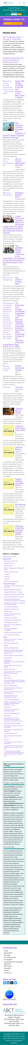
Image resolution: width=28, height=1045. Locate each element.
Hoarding (7, 707)
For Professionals (10, 957)
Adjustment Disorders (11, 643)
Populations (7, 559)
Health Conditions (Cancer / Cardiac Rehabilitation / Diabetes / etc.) (13, 703)
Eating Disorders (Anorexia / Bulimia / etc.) (13, 688)
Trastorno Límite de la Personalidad (20, 429)
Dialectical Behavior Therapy (13, 597)
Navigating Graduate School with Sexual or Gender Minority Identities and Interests (13, 60)
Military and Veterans (11, 581)
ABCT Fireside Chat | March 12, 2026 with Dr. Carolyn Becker (13, 38)
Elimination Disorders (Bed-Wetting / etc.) (13, 692)
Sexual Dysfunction (10, 733)
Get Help (7, 955)
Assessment (8, 658)
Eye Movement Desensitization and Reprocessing (14, 603)
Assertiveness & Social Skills (13, 655)
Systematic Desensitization (13, 632)
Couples (6, 574)
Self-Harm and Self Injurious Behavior (13, 730)
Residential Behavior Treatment (11, 629)
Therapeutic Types (9, 584)
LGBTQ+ (7, 579)
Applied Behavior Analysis (13, 589)
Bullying (6, 675)
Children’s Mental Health (19, 411)
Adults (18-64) (9, 563)
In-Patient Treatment (11, 607)
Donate (6, 970)
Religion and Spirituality (12, 723)
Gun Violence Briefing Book (18, 281)
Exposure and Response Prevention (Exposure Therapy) (14, 599)
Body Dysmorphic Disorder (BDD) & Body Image (13, 672)
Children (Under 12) (10, 572)
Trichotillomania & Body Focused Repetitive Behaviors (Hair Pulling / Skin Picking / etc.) (14, 753)
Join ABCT (7, 968)
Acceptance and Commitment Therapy (14, 586)
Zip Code (8, 14)
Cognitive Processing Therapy (14, 594)
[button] (24, 4)
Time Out (19, 387)
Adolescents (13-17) (11, 561)
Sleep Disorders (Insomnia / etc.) (13, 736)
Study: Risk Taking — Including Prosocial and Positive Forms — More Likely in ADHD (20, 89)
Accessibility (18, 1040)
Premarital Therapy (10, 617)
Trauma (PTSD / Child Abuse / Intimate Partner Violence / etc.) (14, 747)
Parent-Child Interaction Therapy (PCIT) (12, 614)
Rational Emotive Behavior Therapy (13, 625)
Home (6, 951)
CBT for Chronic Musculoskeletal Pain (20, 162)
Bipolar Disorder (9, 669)
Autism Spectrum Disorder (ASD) (13, 666)
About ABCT (8, 23)
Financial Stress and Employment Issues (10, 696)
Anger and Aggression (11, 648)
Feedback (14, 1043)
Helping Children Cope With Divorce (19, 482)
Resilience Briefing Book (19, 195)
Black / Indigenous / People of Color (14, 568)
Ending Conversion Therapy (19, 368)
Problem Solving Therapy (12, 620)
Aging (6, 645)
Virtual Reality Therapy (12, 635)
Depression (8, 678)
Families (7, 576)
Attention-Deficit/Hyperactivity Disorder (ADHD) (19, 530)
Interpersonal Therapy (11, 609)
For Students (8, 959)
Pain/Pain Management (12, 713)
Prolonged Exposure (11, 622)
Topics (5, 637)
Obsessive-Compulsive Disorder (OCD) (11, 710)
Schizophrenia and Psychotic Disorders (13, 726)
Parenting (7, 715)
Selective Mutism (18, 448)
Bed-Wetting (20, 505)
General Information (10, 557)
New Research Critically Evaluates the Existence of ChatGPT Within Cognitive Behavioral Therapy (14, 130)
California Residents (13, 1038)
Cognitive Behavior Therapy (13, 592)
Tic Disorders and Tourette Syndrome (13, 742)
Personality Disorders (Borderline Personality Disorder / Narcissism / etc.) (13, 719)
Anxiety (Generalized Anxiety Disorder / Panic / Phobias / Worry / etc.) (14, 651)
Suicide (6, 739)
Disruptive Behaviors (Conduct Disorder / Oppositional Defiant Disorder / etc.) (14, 681)
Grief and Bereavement (12, 699)
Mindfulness (8, 611)
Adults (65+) (8, 566)
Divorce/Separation (10, 685)
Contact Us (7, 973)
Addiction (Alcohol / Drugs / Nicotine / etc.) (13, 639)
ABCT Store (8, 966)
